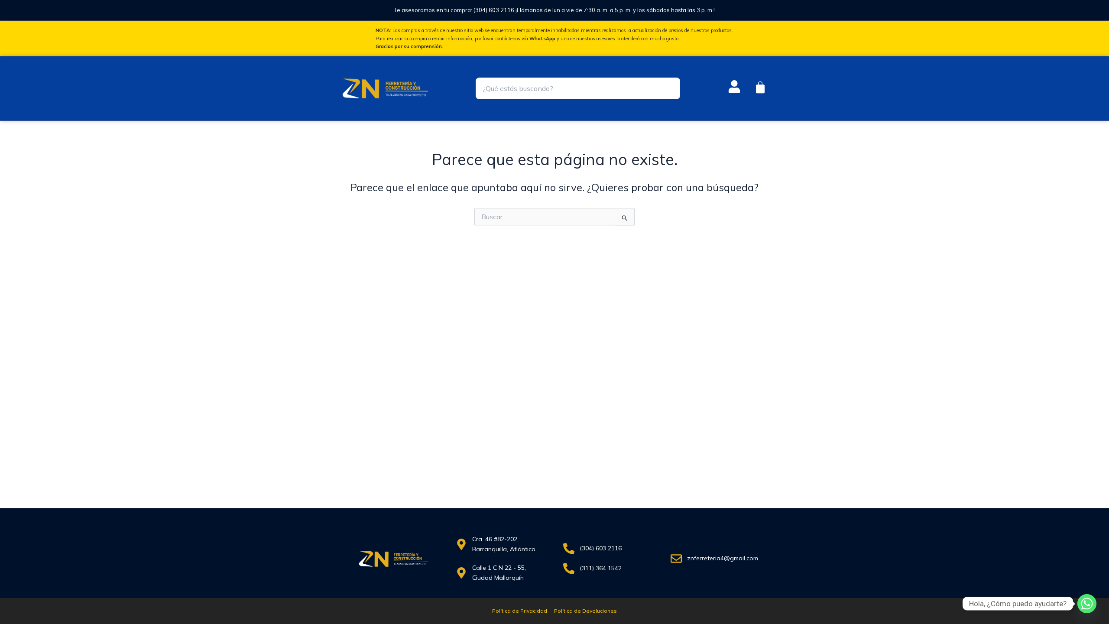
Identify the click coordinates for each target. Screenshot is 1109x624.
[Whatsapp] (1086, 603)
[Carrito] (760, 87)
